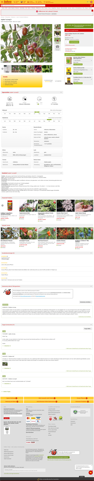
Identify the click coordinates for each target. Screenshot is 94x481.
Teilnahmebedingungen (40, 296)
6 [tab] (26, 63)
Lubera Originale (11, 8)
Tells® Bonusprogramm (8, 451)
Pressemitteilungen (52, 431)
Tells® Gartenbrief (7, 458)
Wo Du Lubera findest (52, 429)
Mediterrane (38, 8)
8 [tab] (29, 63)
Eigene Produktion (52, 414)
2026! (6, 8)
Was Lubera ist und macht (53, 428)
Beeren (29, 8)
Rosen (49, 8)
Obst (26, 8)
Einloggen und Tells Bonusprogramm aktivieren (58, 457)
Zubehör (90, 8)
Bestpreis (17, 8)
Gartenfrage (37, 456)
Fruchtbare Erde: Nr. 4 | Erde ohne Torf (82, 77)
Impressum (73, 421)
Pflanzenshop (7, 17)
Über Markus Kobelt (52, 426)
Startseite (2, 17)
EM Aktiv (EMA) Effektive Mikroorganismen (79, 58)
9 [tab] (31, 63)
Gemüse (69, 8)
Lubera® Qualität (51, 408)
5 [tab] (25, 63)
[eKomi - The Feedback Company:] (75, 411)
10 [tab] (32, 63)
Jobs (49, 433)
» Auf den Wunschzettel (70, 45)
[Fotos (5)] (57, 27)
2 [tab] (20, 63)
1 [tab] (18, 63)
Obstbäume (13, 17)
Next (50, 69)
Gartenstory (41, 454)
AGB (71, 424)
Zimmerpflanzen (78, 8)
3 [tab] (22, 63)
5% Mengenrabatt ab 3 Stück (70, 48)
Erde (83, 8)
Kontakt (49, 435)
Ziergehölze (53, 8)
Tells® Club (6, 449)
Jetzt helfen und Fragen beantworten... (12, 473)
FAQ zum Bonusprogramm (25, 296)
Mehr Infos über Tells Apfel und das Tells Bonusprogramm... (59, 459)
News (3, 8)
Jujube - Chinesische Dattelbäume (22, 17)
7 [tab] (28, 63)
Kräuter (46, 8)
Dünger (86, 8)
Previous (2, 69)
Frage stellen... (87, 328)
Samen (73, 8)
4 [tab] (23, 63)
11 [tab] (34, 63)
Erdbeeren (33, 8)
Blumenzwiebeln (64, 8)
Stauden (58, 8)
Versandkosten (68, 51)
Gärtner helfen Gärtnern (8, 453)
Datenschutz (73, 423)
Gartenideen (22, 8)
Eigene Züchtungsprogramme (54, 412)
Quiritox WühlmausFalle (78, 67)
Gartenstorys (6, 456)
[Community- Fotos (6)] (57, 40)
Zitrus (43, 8)
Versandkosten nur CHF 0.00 (31, 438)
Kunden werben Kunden (8, 455)
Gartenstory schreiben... (85, 302)
